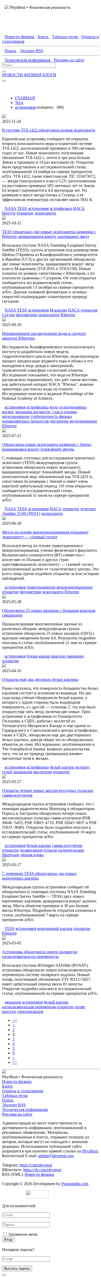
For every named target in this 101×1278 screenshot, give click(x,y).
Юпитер (68, 315)
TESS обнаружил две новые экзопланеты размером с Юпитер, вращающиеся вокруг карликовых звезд (49, 234)
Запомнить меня (22, 1234)
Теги (19, 102)
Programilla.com (74, 1184)
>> (14, 1062)
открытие (25, 213)
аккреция (13, 1002)
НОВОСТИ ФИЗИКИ (21, 75)
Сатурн (8, 315)
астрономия (25, 107)
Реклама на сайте (17, 1114)
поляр (80, 1007)
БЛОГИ (49, 75)
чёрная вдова (32, 855)
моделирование (16, 416)
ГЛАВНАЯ (25, 98)
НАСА (79, 208)
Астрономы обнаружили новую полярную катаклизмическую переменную (39, 954)
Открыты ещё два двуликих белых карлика (40, 679)
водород (82, 767)
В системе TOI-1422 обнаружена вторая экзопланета (48, 130)
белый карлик (62, 767)
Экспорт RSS (14, 1105)
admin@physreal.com (56, 1155)
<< (14, 1020)
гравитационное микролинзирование (59, 587)
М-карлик (58, 310)
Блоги (7, 1086)
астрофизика (61, 208)
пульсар (50, 850)
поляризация (31, 850)
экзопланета (45, 213)
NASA (10, 208)
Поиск (7, 1100)
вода (54, 407)
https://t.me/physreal (35, 1165)
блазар (32, 656)
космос (8, 412)
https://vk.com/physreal (42, 1170)
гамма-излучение (67, 845)
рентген (9, 1011)
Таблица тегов (15, 1095)
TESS (22, 208)
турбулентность (44, 416)
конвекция (22, 772)
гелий (7, 772)
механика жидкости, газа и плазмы (46, 412)
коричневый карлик (55, 928)
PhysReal (90, 1151)
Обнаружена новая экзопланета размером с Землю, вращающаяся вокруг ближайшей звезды (47, 446)
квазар (44, 656)
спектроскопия (30, 1011)
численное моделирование (73, 421)
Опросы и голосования (22, 1091)
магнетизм (42, 772)
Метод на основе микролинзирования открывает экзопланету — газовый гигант (45, 534)
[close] (4, 1275)
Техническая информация (25, 1109)
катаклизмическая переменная (29, 1007)
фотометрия (26, 315)
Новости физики (17, 1081)
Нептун (9, 213)
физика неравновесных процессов (37, 418)
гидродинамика (72, 407)
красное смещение (67, 656)
